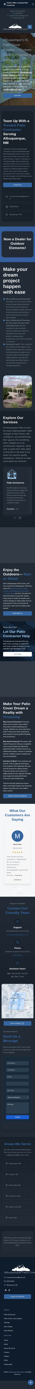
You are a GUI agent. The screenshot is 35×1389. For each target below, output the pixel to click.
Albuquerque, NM (19, 18)
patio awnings (14, 591)
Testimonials (8, 1364)
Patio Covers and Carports (13, 1318)
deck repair (24, 591)
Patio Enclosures (9, 1314)
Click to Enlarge (15, 1023)
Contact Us (17, 185)
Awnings (7, 1322)
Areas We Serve (9, 1348)
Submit (17, 1117)
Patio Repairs (8, 1330)
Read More (11, 509)
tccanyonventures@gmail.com (19, 15)
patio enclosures (16, 588)
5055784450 (19, 13)
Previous (15, 890)
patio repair (10, 593)
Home (6, 1340)
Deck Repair (8, 1326)
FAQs (6, 1360)
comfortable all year (12, 89)
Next (20, 890)
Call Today (17, 654)
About (6, 1344)
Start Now (17, 95)
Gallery (6, 1356)
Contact (6, 1352)
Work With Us (17, 613)
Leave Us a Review (17, 1296)
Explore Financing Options (17, 796)
